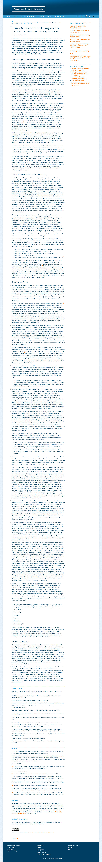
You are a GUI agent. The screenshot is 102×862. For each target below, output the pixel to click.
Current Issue (10, 847)
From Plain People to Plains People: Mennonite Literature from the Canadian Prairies (79, 45)
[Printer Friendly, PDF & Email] (16, 838)
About (49, 16)
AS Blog (41, 16)
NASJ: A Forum (59, 16)
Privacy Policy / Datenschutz (44, 854)
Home (9, 16)
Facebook (70, 847)
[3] (44, 235)
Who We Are (40, 845)
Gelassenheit (57, 22)
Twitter (69, 849)
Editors (39, 847)
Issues (16, 16)
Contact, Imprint (41, 852)
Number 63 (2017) (18, 22)
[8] (26, 430)
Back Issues (10, 849)
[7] (24, 353)
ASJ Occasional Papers (28, 16)
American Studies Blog (73, 845)
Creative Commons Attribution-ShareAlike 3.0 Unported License (40, 832)
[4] (63, 256)
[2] (23, 122)
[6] (12, 785)
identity (14, 23)
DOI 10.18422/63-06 (31, 22)
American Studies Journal (13, 845)
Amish (40, 22)
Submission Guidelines (43, 851)
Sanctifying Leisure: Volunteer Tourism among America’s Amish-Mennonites (81, 73)
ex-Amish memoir (47, 22)
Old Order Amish (22, 23)
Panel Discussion (74, 60)
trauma (30, 23)
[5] (42, 265)
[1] (51, 80)
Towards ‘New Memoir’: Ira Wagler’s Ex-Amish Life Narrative (79, 52)
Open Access (40, 849)
